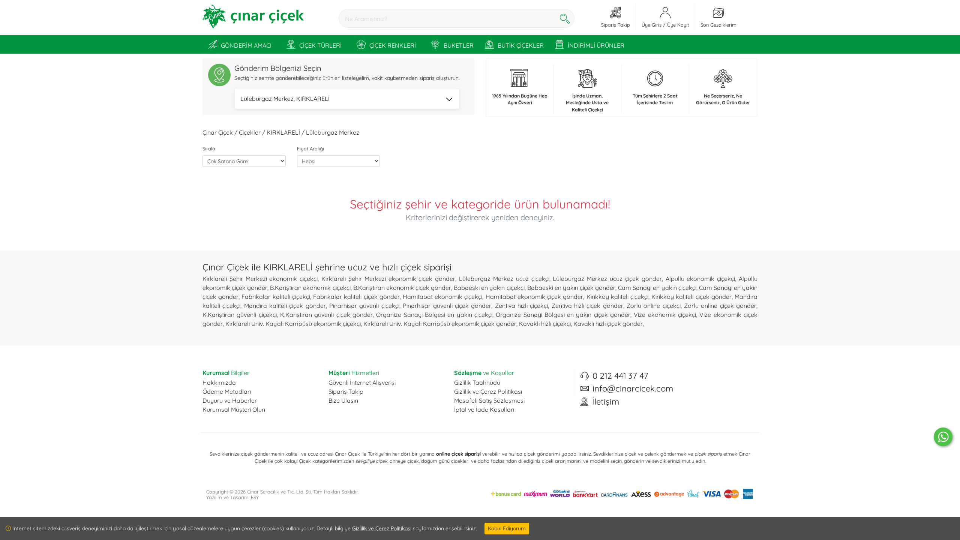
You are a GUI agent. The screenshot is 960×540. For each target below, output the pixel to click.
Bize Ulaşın (343, 400)
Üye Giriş (652, 25)
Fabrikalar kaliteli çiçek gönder (356, 296)
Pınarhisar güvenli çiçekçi (364, 305)
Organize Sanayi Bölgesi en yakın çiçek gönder (563, 314)
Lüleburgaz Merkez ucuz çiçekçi (504, 278)
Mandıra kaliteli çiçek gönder (285, 305)
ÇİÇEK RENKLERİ (392, 45)
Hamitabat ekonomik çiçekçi (442, 296)
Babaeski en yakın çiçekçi (489, 287)
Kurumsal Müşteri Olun (233, 409)
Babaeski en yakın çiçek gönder (571, 287)
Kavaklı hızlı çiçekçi (545, 323)
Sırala (208, 149)
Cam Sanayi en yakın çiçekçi (657, 287)
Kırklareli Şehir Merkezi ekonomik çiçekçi (260, 278)
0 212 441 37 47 (620, 375)
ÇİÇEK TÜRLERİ (320, 45)
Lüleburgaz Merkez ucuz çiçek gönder (607, 278)
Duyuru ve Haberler (229, 400)
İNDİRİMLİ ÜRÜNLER (596, 45)
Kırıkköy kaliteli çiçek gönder (691, 296)
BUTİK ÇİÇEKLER (521, 45)
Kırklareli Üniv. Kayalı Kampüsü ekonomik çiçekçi (293, 323)
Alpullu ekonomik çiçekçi (700, 278)
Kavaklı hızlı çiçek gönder (608, 323)
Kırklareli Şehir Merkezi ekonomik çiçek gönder (388, 278)
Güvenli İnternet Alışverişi (362, 382)
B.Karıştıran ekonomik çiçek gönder (402, 287)
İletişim (605, 401)
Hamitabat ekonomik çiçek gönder (535, 296)
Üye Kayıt (678, 25)
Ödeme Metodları (226, 391)
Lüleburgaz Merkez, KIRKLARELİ (285, 98)
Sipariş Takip (345, 391)
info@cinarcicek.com (632, 388)
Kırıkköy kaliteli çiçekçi (617, 296)
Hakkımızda (219, 382)
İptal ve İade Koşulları (484, 409)
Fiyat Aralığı (310, 149)
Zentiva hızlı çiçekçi (521, 305)
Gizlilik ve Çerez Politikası (488, 391)
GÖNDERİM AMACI (246, 45)
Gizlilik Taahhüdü (477, 382)
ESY (255, 497)
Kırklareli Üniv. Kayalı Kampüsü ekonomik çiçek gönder (439, 323)
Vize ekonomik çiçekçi (665, 314)
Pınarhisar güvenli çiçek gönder (447, 305)
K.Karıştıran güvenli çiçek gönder (326, 314)
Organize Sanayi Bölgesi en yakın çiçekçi (434, 314)
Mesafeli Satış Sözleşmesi (489, 400)
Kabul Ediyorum (507, 528)
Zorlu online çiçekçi (654, 305)
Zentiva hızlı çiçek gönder (587, 305)
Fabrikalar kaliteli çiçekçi (276, 296)
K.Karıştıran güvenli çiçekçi (239, 314)
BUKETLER (459, 45)
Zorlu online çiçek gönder (720, 305)
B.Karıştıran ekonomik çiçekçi (310, 287)
